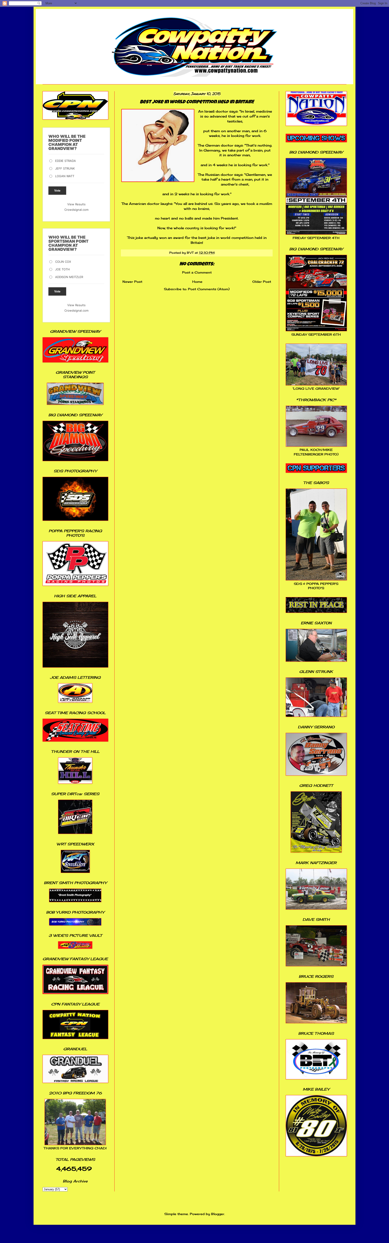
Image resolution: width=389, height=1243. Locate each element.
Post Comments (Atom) (209, 289)
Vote (57, 190)
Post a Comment (197, 272)
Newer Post (132, 281)
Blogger (217, 1214)
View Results (76, 204)
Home (197, 281)
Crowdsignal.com (76, 209)
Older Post (261, 281)
